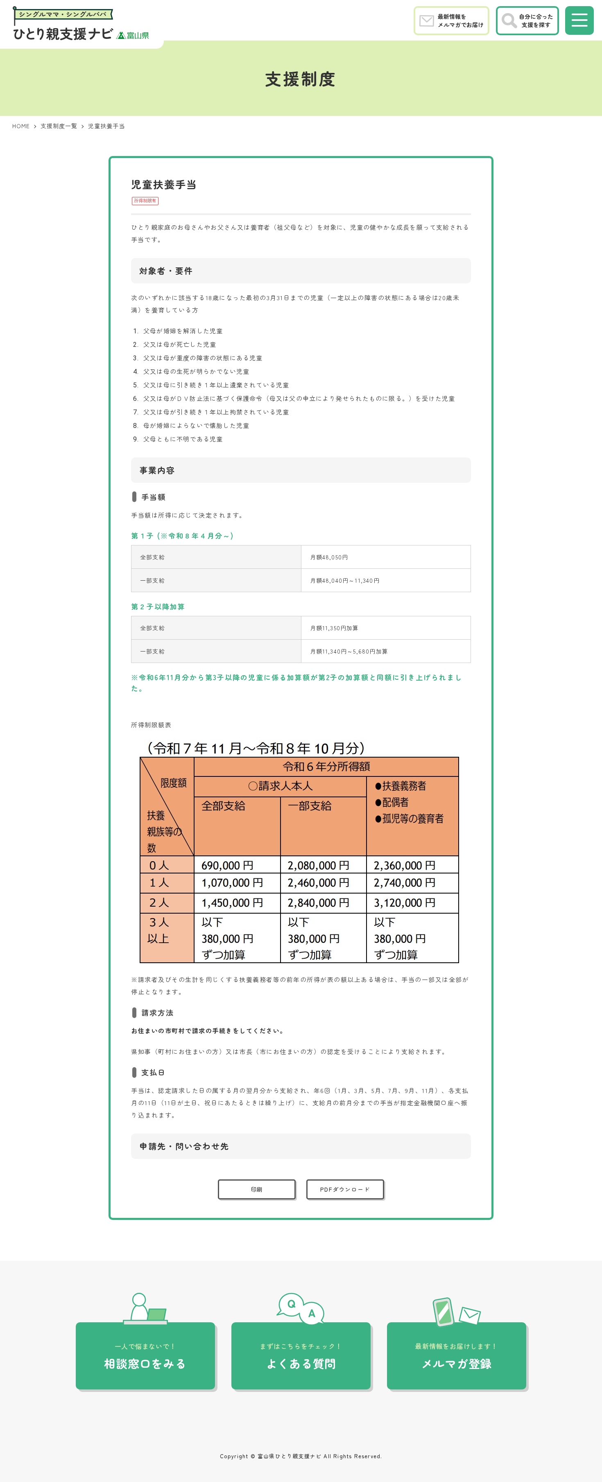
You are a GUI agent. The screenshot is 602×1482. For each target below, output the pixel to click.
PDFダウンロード (345, 1189)
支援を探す (536, 20)
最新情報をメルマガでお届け (461, 20)
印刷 (257, 1189)
